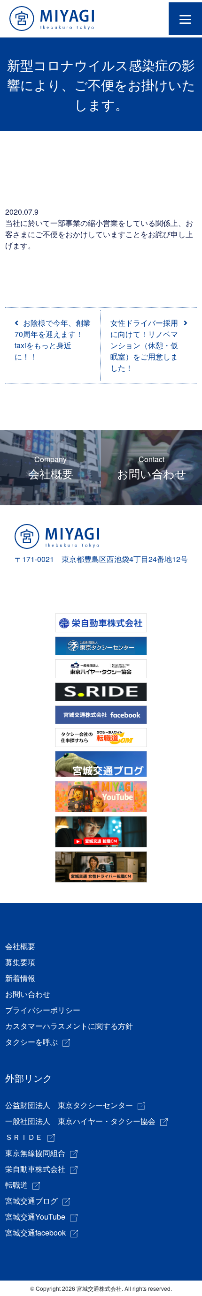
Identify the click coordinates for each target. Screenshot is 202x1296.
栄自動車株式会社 (35, 1168)
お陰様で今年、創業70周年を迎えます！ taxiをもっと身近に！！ (53, 339)
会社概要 (50, 467)
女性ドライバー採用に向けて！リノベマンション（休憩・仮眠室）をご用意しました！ (144, 345)
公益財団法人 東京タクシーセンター (69, 1105)
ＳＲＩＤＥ (24, 1136)
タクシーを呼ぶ (31, 1041)
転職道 (16, 1184)
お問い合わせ (151, 467)
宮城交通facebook (35, 1232)
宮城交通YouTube (35, 1216)
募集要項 (20, 962)
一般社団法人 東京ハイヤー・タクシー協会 (80, 1121)
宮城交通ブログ (31, 1200)
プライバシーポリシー (42, 1009)
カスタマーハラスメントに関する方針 (69, 1025)
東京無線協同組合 (35, 1152)
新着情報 (20, 978)
